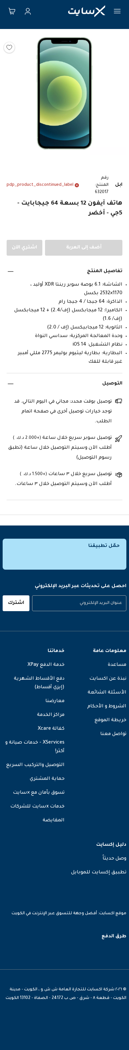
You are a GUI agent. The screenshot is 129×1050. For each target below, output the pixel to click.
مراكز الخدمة (50, 715)
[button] (64, 95)
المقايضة (53, 820)
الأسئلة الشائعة (107, 692)
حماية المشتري (47, 779)
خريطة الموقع (110, 720)
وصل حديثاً (114, 859)
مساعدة (117, 665)
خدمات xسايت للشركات (37, 806)
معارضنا (54, 701)
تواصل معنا (113, 734)
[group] (79, 603)
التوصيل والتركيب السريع (35, 765)
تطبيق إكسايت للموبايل (98, 872)
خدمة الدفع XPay (45, 665)
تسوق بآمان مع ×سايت (38, 793)
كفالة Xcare (51, 729)
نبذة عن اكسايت (107, 679)
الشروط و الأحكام (106, 706)
